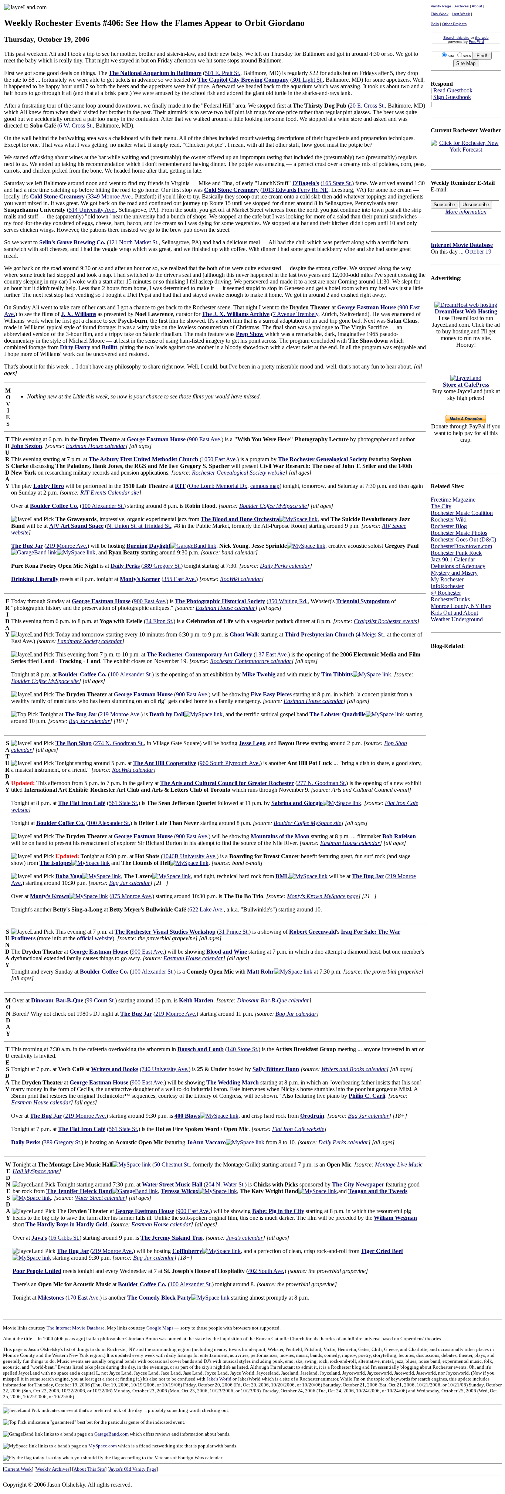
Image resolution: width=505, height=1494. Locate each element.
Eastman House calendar (95, 446)
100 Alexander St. (103, 506)
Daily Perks (125, 566)
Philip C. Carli (367, 1096)
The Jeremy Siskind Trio (171, 1238)
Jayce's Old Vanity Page (132, 1469)
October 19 (478, 251)
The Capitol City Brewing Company (243, 80)
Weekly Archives (53, 1469)
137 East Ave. (271, 654)
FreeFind (476, 42)
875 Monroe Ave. (131, 896)
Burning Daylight (148, 546)
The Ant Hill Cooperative (164, 763)
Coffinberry (187, 1251)
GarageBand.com (111, 1434)
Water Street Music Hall (172, 1184)
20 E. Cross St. (367, 105)
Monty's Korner (140, 579)
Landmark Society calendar (89, 641)
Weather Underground (457, 619)
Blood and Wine (226, 951)
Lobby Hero (48, 486)
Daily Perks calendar (285, 566)
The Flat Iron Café (81, 803)
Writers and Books (114, 1069)
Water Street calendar (100, 1198)
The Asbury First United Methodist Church (143, 459)
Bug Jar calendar (89, 721)
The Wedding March (232, 1082)
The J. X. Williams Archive (236, 314)
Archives (461, 6)
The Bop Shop (73, 743)
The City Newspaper (358, 1184)
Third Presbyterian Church (319, 634)
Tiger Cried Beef (382, 1251)
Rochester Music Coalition (462, 513)
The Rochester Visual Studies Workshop (165, 931)
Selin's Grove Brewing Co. (72, 242)
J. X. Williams (78, 314)
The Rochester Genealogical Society (322, 459)
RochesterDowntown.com (461, 546)
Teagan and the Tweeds (377, 1191)
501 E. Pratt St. (222, 73)
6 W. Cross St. (76, 125)
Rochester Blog (449, 526)
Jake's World (219, 1379)
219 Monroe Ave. (66, 546)
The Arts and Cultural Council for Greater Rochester (227, 783)
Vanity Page (441, 6)
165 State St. (337, 183)
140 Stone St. (242, 1049)
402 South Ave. (266, 1271)
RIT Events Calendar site (109, 492)
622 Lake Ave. (206, 909)
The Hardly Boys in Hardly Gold (67, 1224)
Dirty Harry (75, 347)
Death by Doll (166, 714)
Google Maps (159, 1328)
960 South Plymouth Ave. (230, 763)
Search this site (456, 37)
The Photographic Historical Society (220, 601)
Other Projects (454, 24)
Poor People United (37, 1271)
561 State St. (123, 803)
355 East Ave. (179, 579)
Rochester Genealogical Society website (238, 472)
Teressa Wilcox (180, 1191)
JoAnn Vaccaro (206, 1142)
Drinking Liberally (34, 579)
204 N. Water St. (225, 1184)
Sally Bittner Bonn (276, 1069)
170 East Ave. (83, 1297)
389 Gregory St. (162, 566)
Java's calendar (244, 1238)
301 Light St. (307, 80)
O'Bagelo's (305, 183)
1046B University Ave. (190, 856)
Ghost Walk (244, 634)
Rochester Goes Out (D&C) (463, 539)
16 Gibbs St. (64, 1238)
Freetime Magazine (453, 499)
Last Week (461, 14)
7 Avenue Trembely (295, 314)
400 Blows (187, 1116)
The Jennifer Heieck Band (79, 1191)
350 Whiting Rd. (288, 601)
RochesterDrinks (450, 599)
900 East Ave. (205, 439)
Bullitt (109, 347)
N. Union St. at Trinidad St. (139, 526)
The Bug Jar (27, 546)
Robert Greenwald (312, 931)
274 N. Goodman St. (119, 743)
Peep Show (250, 334)
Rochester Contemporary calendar (250, 661)
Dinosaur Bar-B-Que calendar (273, 1000)
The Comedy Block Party (159, 1297)
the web (482, 37)
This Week (439, 14)
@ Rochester (446, 593)
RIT (180, 486)
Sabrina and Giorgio (297, 803)
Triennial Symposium (363, 601)
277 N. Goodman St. (321, 783)
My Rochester (447, 579)
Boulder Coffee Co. (54, 506)
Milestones (51, 1297)
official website (94, 938)
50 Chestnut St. (172, 1164)
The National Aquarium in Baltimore (155, 73)
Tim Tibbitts (337, 674)
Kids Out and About (454, 613)
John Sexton (26, 446)
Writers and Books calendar (353, 1069)
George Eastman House (366, 307)
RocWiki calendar (240, 579)
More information (466, 211)
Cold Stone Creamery (231, 190)
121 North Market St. (134, 242)
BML (282, 876)
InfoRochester (447, 586)
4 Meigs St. (370, 634)
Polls (435, 24)
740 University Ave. (165, 1069)
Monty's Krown (50, 896)
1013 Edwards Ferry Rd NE (295, 190)
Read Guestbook (452, 90)
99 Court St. (101, 1000)
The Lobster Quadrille (337, 714)
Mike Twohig (258, 674)
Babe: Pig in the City (278, 1211)
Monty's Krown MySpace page (322, 896)
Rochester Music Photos (459, 533)
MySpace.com (102, 1446)
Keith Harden (196, 1000)
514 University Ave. (92, 210)
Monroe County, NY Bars (461, 606)
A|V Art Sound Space (76, 526)
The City (441, 506)
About (477, 6)
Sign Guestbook (452, 97)
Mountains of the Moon (280, 836)
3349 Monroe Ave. (110, 196)
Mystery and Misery (454, 573)
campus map (264, 486)
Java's (39, 1238)
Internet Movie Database (462, 245)
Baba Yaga (68, 876)
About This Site (89, 1469)
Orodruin (312, 1116)
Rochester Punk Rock (456, 553)
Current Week (18, 1469)
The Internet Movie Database (76, 1328)
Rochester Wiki (449, 519)
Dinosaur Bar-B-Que (57, 1000)
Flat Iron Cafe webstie (298, 1129)
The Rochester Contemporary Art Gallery (199, 654)
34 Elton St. (159, 621)
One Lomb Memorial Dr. (218, 486)
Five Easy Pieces (271, 694)
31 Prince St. (234, 931)
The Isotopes (55, 863)
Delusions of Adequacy (458, 566)
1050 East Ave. (219, 459)
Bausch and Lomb (200, 1049)
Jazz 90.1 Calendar (453, 559)
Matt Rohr (260, 971)
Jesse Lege (252, 743)
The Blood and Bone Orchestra (240, 519)
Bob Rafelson (399, 836)
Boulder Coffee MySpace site (273, 506)
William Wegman (395, 1218)
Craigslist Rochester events (385, 621)
